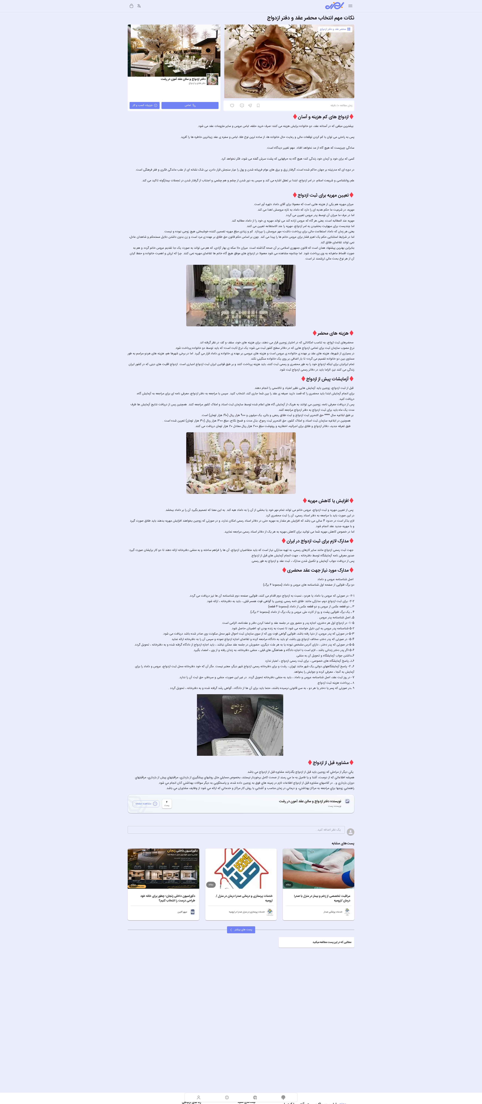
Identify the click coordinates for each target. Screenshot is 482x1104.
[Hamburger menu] (350, 6)
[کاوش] (255, 1097)
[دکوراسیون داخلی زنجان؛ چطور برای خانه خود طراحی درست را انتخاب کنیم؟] (163, 868)
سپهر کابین (182, 912)
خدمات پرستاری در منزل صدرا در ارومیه (247, 912)
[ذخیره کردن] (258, 105)
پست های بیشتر (243, 929)
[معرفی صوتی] (283, 1097)
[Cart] (131, 6)
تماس (188, 105)
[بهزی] (334, 6)
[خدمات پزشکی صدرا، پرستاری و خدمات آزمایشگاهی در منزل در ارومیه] (347, 912)
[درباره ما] (227, 1097)
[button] (316, 942)
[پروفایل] (199, 1097)
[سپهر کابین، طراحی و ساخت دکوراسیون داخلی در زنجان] (192, 912)
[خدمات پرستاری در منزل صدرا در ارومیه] (270, 912)
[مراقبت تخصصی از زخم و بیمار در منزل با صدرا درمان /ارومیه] (318, 868)
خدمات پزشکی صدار (333, 912)
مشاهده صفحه (143, 803)
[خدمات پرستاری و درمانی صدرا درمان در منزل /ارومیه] (241, 868)
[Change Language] (139, 6)
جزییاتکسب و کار (142, 105)
